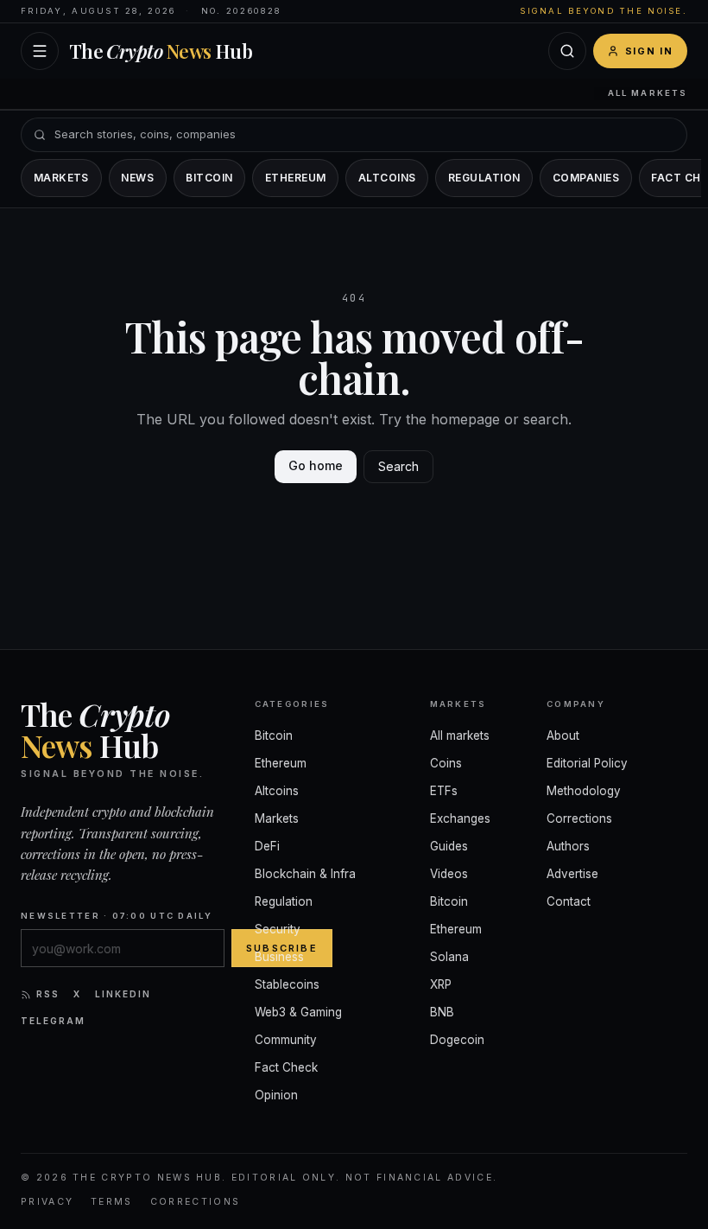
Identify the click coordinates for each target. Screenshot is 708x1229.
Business (279, 957)
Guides (449, 846)
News (137, 177)
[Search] (567, 51)
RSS (48, 994)
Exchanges (460, 818)
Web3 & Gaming (298, 1012)
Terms (112, 1201)
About (563, 735)
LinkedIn (123, 994)
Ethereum (295, 177)
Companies (586, 177)
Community (286, 1040)
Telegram (53, 1021)
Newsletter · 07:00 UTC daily (116, 915)
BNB (442, 1012)
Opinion (276, 1095)
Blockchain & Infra (305, 874)
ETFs (444, 791)
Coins (446, 763)
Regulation (484, 177)
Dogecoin (457, 1040)
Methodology (584, 791)
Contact (569, 901)
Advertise (572, 874)
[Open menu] (40, 51)
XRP (441, 984)
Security (277, 929)
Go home (315, 465)
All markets (647, 93)
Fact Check (286, 1067)
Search (398, 466)
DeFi (267, 846)
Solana (449, 957)
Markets (61, 177)
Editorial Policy (587, 763)
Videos (449, 874)
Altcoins (387, 177)
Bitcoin (209, 177)
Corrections (579, 818)
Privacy (47, 1201)
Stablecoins (287, 984)
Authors (568, 846)
